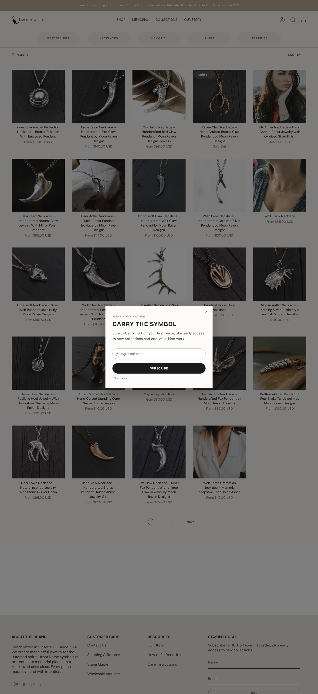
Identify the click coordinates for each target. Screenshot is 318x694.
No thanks (120, 378)
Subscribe (159, 368)
